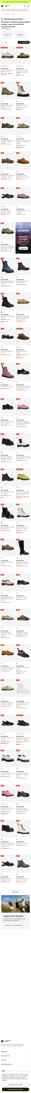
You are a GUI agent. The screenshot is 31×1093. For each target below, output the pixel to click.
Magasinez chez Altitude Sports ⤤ (14, 925)
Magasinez (25, 1)
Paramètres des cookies (15, 1084)
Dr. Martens (6, 14)
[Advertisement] (15, 956)
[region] (15, 1082)
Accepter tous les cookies (15, 1089)
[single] (2, 42)
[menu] (28, 6)
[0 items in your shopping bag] (24, 6)
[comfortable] (5, 42)
